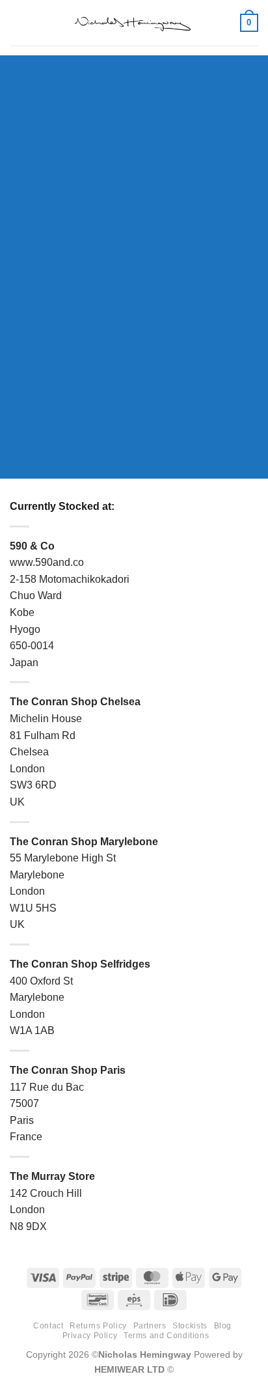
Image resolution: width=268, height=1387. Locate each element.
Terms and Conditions (166, 1335)
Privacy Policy (90, 1335)
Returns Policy (98, 1325)
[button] (17, 22)
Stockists (190, 1325)
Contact (48, 1325)
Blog (223, 1325)
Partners (150, 1325)
